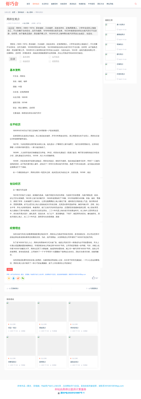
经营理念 (55, 61)
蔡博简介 (42, 362)
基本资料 (26, 57)
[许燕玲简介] (110, 76)
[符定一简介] (21, 312)
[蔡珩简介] (110, 56)
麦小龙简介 (121, 24)
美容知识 (73, 4)
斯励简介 (42, 328)
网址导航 (110, 4)
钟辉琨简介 (12, 362)
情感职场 (82, 4)
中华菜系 (91, 4)
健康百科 (54, 4)
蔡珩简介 (120, 54)
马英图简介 (94, 288)
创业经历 (26, 61)
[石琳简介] (110, 66)
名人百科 (30, 12)
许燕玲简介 (121, 74)
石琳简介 (120, 64)
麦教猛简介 (121, 34)
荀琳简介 (120, 44)
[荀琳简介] (110, 46)
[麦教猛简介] (110, 36)
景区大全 (100, 4)
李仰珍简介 (74, 328)
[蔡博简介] (52, 346)
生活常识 (45, 4)
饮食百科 (63, 4)
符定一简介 (12, 328)
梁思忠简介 (74, 362)
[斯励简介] (52, 312)
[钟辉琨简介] (21, 346)
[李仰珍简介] (83, 312)
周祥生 (10, 269)
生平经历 (55, 57)
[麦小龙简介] (110, 27)
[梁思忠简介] (83, 346)
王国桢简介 (15, 288)
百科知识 (36, 4)
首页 (28, 4)
